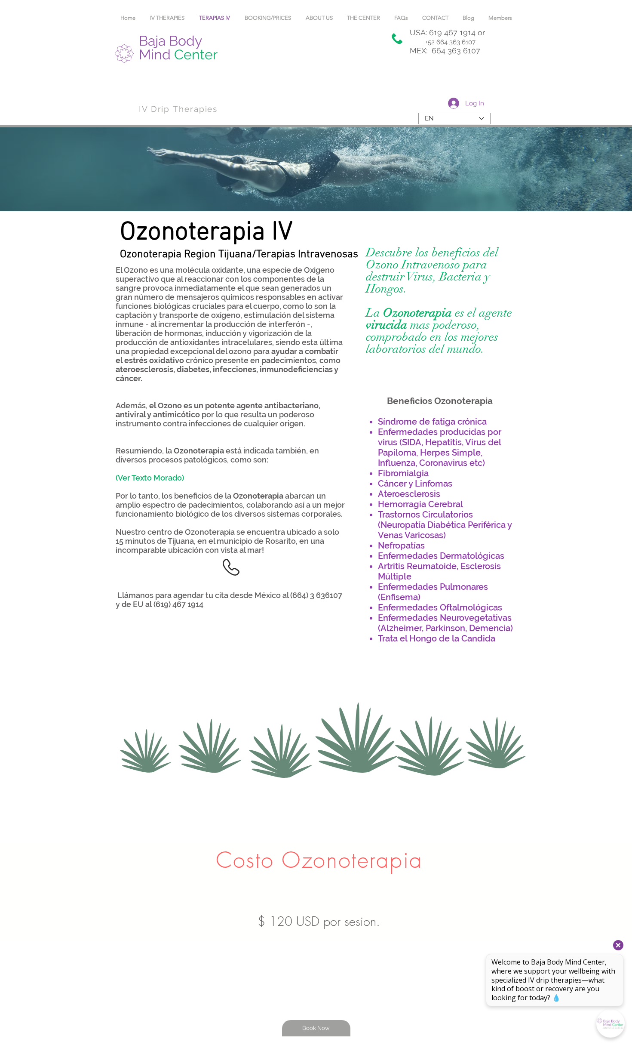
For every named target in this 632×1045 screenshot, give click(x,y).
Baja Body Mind (178, 47)
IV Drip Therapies (178, 109)
